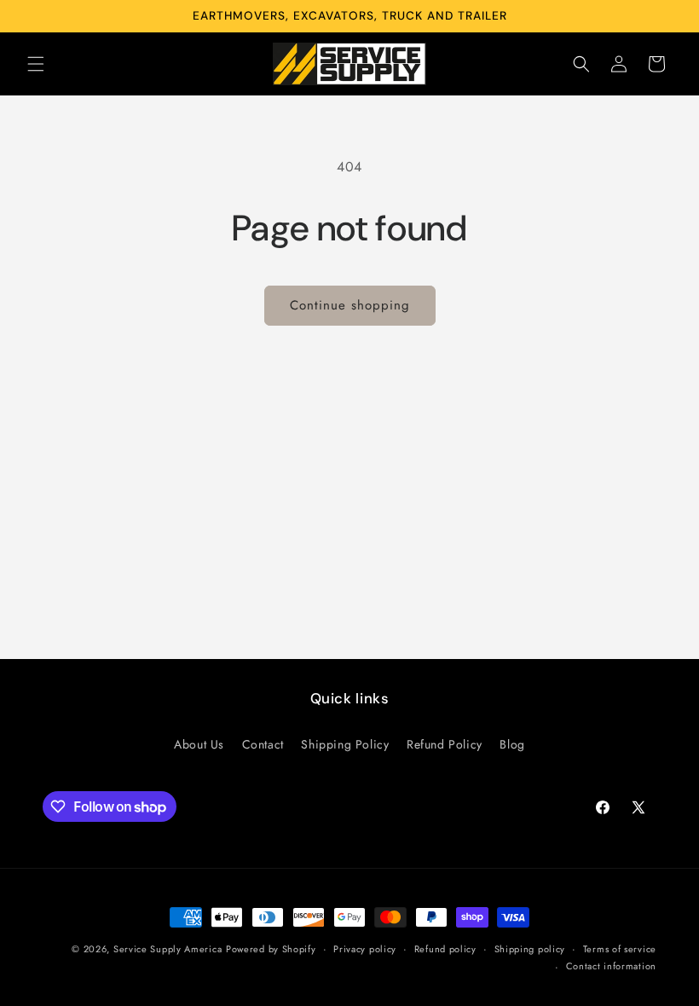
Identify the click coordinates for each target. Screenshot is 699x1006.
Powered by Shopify (271, 949)
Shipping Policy (345, 744)
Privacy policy (364, 949)
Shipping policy (530, 949)
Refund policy (445, 949)
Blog (512, 744)
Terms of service (619, 949)
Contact (263, 744)
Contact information (611, 966)
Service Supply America (167, 949)
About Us (199, 744)
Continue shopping (350, 305)
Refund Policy (444, 744)
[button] (36, 64)
